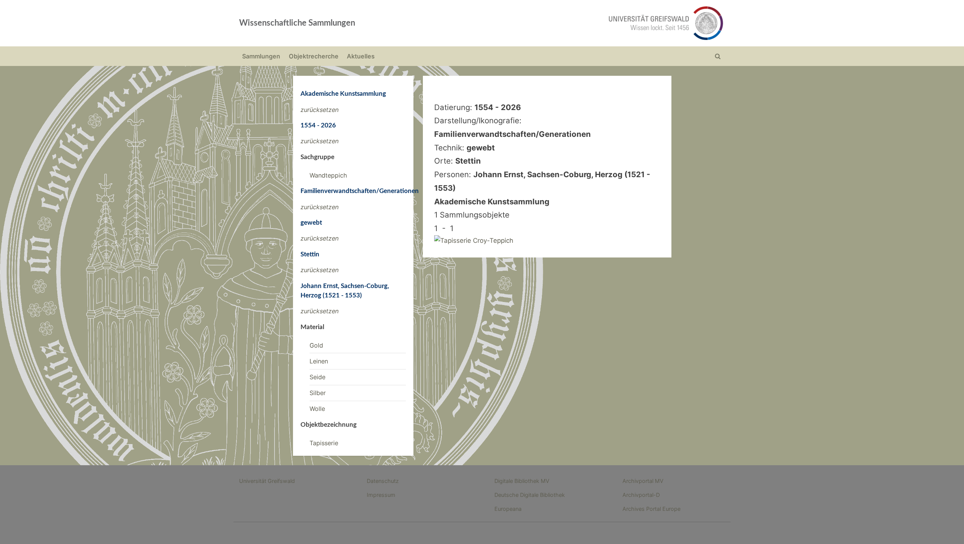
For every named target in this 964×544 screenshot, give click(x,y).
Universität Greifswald (267, 481)
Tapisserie (324, 443)
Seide (317, 377)
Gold (316, 345)
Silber (318, 393)
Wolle (317, 408)
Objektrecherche (314, 56)
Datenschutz (383, 481)
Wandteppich (328, 175)
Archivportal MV (643, 481)
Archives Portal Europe (651, 509)
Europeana (508, 509)
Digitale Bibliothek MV (521, 481)
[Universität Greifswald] (589, 23)
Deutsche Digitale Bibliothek (529, 495)
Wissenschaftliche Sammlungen (297, 23)
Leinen (319, 361)
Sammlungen (261, 56)
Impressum (381, 495)
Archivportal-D (641, 495)
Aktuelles (361, 56)
